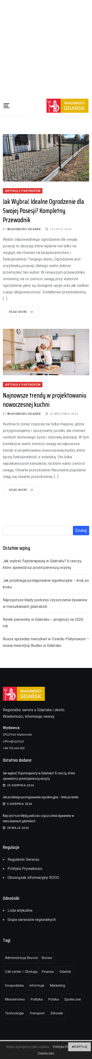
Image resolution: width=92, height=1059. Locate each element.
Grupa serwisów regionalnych (32, 919)
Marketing (57, 985)
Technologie (14, 1013)
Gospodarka (14, 985)
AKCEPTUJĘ (79, 1046)
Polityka (37, 999)
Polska (53, 999)
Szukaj (81, 530)
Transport (37, 1013)
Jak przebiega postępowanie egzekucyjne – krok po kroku (41, 797)
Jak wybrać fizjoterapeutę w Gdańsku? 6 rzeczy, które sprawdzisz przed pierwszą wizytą (39, 775)
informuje (36, 985)
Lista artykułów (20, 910)
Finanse (48, 972)
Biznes (47, 958)
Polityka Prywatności (25, 868)
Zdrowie (56, 1013)
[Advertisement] (46, 48)
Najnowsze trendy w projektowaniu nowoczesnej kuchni (44, 400)
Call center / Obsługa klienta (21, 972)
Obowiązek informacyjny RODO (33, 877)
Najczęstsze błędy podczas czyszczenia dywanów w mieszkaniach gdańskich (38, 818)
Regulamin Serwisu (23, 859)
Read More (18, 312)
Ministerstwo (15, 999)
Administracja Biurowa (21, 958)
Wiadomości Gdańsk (24, 229)
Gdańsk (65, 972)
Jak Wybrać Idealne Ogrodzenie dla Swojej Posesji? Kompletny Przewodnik (43, 210)
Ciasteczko (46, 1053)
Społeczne (72, 999)
